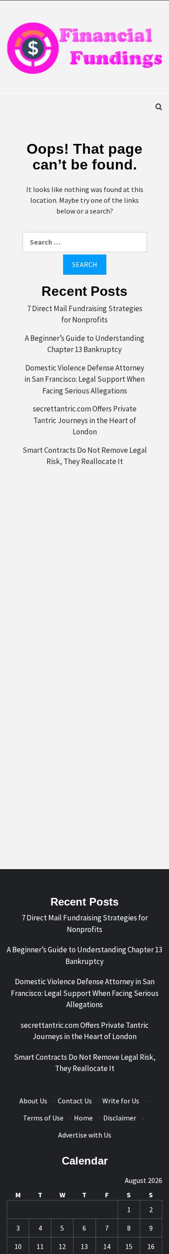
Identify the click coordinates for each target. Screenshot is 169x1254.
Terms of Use (43, 1117)
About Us (33, 1100)
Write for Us (120, 1100)
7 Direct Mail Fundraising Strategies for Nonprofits (84, 314)
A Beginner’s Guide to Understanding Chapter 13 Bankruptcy (84, 344)
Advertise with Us (84, 1134)
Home (83, 1117)
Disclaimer (119, 1117)
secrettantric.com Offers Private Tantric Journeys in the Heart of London (85, 420)
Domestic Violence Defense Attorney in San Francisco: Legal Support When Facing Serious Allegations (84, 379)
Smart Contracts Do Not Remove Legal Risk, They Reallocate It (85, 456)
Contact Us (75, 1100)
